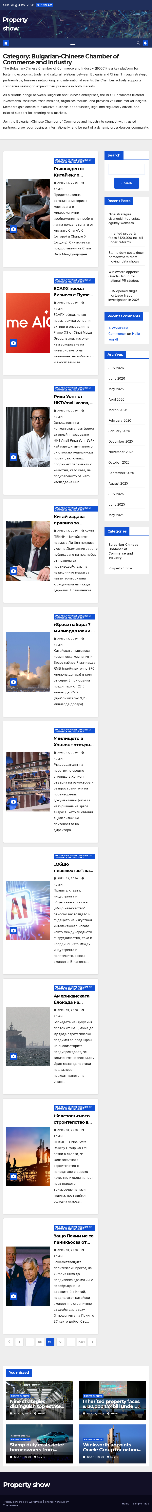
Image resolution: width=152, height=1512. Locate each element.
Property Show (120, 568)
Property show (26, 1484)
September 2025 (121, 473)
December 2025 (120, 441)
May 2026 (116, 389)
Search (114, 155)
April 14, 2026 (68, 182)
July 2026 (116, 368)
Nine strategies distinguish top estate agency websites (124, 218)
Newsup (60, 1501)
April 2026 (116, 399)
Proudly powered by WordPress (23, 1501)
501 (81, 1342)
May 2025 (116, 515)
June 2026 (116, 378)
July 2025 (116, 494)
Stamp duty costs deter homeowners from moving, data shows (126, 257)
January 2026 (119, 431)
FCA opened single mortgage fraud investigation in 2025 (124, 295)
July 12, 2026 (22, 1413)
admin (89, 530)
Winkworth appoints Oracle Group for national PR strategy (124, 276)
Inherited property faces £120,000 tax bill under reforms (125, 237)
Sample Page (141, 1503)
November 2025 (120, 452)
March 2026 (117, 410)
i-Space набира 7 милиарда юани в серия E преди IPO (74, 631)
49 (40, 1342)
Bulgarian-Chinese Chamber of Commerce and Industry (73, 161)
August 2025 (118, 483)
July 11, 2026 (22, 1457)
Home (125, 1503)
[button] (138, 43)
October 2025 (118, 462)
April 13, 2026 (68, 530)
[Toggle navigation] (73, 43)
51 (60, 1342)
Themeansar (11, 1505)
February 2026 (119, 420)
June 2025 (116, 504)
